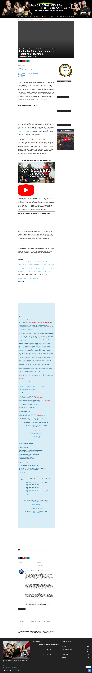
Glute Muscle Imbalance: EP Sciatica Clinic (25, 564)
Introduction (21, 68)
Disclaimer (21, 76)
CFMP (43, 386)
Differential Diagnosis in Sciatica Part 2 (45, 654)
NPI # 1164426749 (36, 436)
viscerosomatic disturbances (40, 351)
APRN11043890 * (39, 404)
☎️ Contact (67, 16)
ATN (45, 386)
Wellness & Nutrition (42, 343)
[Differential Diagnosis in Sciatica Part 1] (35, 651)
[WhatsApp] (26, 61)
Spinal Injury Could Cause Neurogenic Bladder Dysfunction (49, 644)
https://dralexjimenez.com (28, 571)
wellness (19, 551)
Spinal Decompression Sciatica (44, 48)
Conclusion (21, 74)
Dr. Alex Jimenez (22, 386)
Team (22, 16)
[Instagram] (80, 16)
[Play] (26, 190)
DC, (26, 386)
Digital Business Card (36, 428)
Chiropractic (28, 48)
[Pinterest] (83, 16)
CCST (37, 386)
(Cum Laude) (42, 419)
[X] (85, 16)
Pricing (72, 16)
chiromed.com (36, 339)
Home (19, 16)
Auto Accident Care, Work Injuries (31, 344)
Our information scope (23, 350)
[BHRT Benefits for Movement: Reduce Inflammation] (49, 615)
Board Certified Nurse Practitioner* (31, 414)
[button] (89, 16)
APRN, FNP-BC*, (33, 386)
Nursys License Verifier (32, 410)
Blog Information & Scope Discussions (26, 329)
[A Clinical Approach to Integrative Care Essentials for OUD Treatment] (36, 627)
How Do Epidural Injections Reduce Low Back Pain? (28, 70)
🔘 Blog (56, 16)
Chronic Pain (37, 48)
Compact (24, 401)
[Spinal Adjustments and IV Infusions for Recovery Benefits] (23, 615)
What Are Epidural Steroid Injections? (25, 69)
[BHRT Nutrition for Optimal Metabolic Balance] (23, 627)
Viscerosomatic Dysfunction (52, 48)
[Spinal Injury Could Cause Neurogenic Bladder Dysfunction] (35, 646)
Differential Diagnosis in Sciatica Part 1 (45, 649)
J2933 (39, 437)
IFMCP (40, 386)
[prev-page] (18, 634)
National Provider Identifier (24, 475)
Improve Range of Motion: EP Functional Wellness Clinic (44, 565)
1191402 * (36, 403)
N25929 (34, 407)
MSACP (28, 386)
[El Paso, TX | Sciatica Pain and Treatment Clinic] (46, 7)
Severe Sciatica (39, 346)
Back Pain (26, 19)
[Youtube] (87, 16)
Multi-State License (28, 415)
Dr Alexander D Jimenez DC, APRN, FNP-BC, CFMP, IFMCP (28, 56)
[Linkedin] (82, 16)
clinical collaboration (32, 357)
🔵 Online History (28, 16)
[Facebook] (78, 16)
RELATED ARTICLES (21, 609)
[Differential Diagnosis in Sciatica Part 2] (35, 656)
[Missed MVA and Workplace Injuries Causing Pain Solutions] (49, 627)
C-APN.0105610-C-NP (42, 405)
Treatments (22, 19)
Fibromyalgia (28, 347)
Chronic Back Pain (33, 48)
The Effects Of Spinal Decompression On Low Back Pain (28, 73)
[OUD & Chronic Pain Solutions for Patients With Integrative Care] (36, 615)
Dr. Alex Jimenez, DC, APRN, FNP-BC (40, 376)
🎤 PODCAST (61, 16)
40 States (44, 415)
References (23, 75)
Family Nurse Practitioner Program (40, 418)
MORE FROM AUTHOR (30, 609)
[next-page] (20, 634)
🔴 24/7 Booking (37, 16)
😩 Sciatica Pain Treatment (47, 16)
